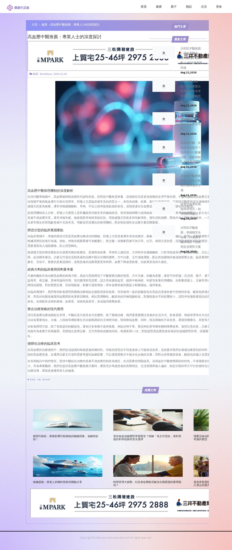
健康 (159, 6)
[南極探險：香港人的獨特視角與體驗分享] (67, 465)
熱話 (189, 6)
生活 (204, 6)
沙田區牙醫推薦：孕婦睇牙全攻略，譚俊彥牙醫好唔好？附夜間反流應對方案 (191, 237)
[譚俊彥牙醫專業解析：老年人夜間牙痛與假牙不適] (163, 179)
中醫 (39, 379)
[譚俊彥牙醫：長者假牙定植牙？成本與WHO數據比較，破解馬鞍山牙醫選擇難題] (163, 146)
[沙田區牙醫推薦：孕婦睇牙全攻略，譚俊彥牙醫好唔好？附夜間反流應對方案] (163, 231)
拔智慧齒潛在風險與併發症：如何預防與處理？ (191, 208)
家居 (144, 6)
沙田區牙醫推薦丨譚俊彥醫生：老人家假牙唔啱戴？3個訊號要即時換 (191, 58)
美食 (219, 6)
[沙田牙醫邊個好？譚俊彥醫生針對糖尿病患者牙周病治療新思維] (163, 85)
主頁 (35, 24)
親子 (174, 6)
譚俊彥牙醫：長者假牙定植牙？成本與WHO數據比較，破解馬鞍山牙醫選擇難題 (191, 152)
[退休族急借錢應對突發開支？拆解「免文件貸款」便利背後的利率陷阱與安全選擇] (148, 419)
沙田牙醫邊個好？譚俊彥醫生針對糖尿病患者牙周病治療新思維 (191, 91)
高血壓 (32, 379)
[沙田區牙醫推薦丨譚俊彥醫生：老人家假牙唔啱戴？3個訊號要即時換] (163, 52)
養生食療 (46, 379)
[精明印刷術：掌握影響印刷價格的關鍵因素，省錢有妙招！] (67, 419)
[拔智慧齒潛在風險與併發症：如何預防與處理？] (163, 208)
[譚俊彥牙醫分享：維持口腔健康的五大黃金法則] (163, 118)
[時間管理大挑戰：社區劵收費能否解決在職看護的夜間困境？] (148, 465)
